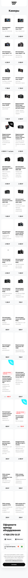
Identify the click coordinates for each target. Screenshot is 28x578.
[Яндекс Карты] (18, 546)
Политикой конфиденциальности (14, 560)
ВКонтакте (20, 539)
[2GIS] (21, 546)
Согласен (14, 564)
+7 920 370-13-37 (11, 534)
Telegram (9, 539)
